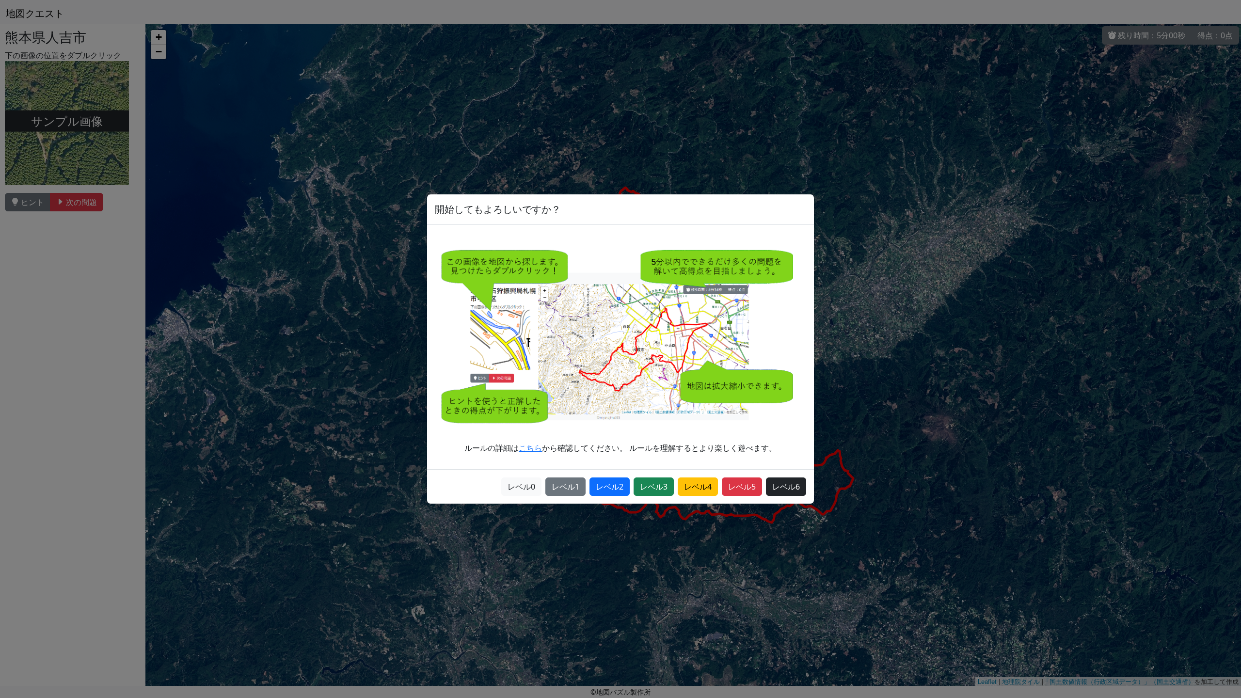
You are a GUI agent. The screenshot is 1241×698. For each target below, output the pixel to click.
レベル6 (786, 486)
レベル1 (565, 486)
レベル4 (698, 486)
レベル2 (609, 486)
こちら (530, 448)
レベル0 (521, 486)
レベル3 (654, 486)
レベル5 (742, 486)
